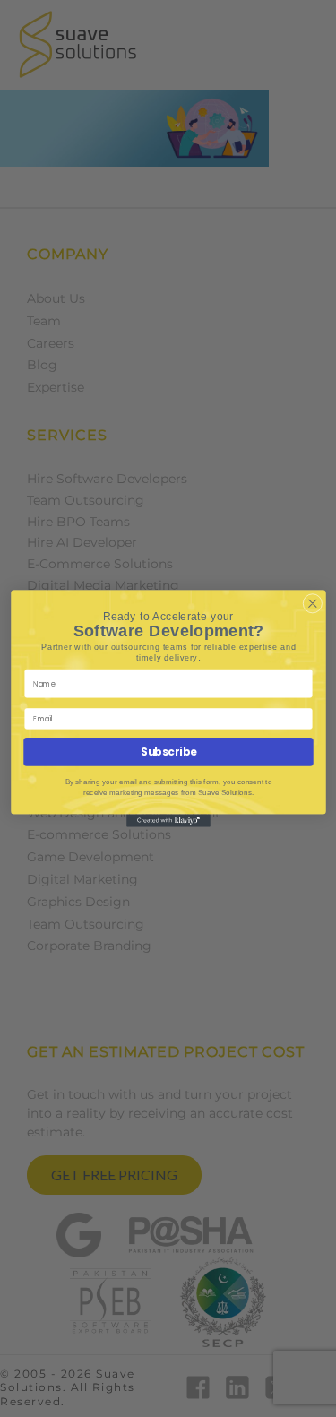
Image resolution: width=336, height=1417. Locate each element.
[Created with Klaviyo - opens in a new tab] (168, 821)
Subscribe (168, 752)
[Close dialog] (312, 603)
